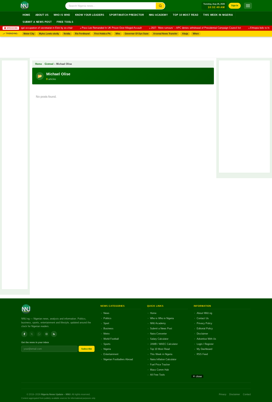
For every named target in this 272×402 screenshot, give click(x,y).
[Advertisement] (136, 46)
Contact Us (203, 318)
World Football (111, 338)
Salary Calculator (159, 338)
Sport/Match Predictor (126, 15)
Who (117, 34)
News (106, 313)
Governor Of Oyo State (137, 34)
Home (26, 15)
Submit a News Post (37, 22)
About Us (42, 15)
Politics (107, 318)
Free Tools (65, 22)
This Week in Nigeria (218, 15)
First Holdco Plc (102, 34)
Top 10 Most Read (185, 15)
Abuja (185, 34)
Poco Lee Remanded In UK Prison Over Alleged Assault (109, 28)
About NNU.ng (204, 313)
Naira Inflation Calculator (163, 359)
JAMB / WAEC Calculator (164, 344)
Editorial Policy (205, 328)
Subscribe (86, 349)
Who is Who (62, 15)
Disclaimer (202, 333)
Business (108, 328)
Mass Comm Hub (159, 369)
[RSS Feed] (54, 334)
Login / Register (205, 344)
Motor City (28, 34)
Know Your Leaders (89, 15)
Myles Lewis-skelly (49, 34)
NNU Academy (158, 15)
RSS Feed (202, 354)
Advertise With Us (206, 338)
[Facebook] (24, 334)
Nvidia (67, 34)
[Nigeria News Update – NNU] (24, 5)
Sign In (234, 5)
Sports (106, 344)
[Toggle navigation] (248, 6)
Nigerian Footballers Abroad (118, 359)
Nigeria (107, 349)
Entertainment (110, 354)
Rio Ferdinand (82, 34)
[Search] (160, 6)
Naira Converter (158, 333)
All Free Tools (157, 374)
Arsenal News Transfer (165, 34)
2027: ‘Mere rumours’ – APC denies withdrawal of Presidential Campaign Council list (193, 28)
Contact (247, 394)
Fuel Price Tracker (160, 364)
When (196, 34)
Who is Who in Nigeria (162, 318)
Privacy (222, 394)
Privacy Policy (204, 323)
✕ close (197, 376)
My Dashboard (204, 349)
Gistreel (49, 64)
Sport (106, 323)
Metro (106, 333)
